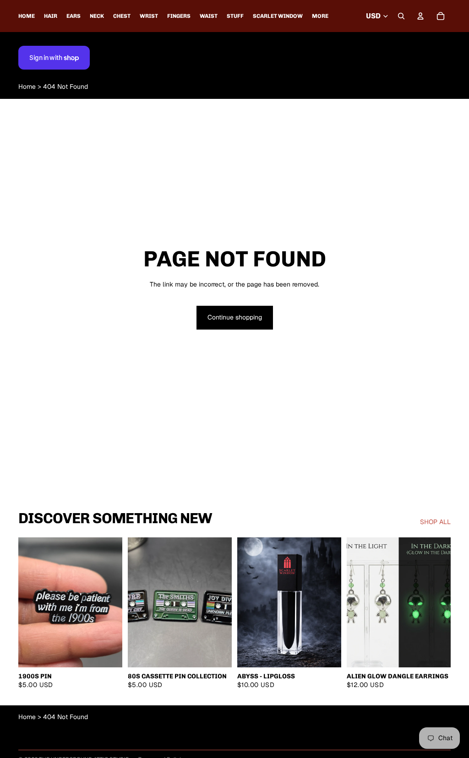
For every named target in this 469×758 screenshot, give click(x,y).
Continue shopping (234, 317)
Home (27, 86)
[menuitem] (320, 16)
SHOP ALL (435, 522)
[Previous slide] (135, 602)
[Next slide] (225, 602)
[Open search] (401, 16)
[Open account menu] (420, 16)
